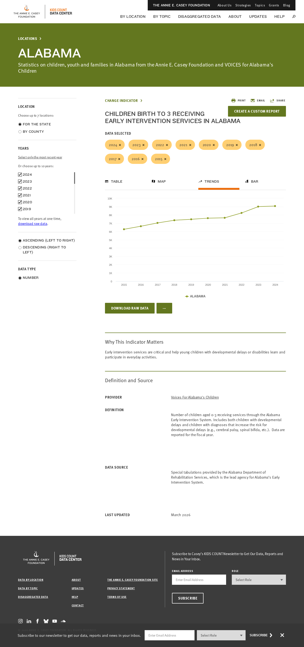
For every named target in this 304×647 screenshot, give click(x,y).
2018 (253, 144)
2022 (160, 144)
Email (261, 100)
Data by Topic (28, 588)
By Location (133, 16)
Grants (274, 5)
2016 (135, 159)
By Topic (162, 16)
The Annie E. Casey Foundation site (132, 579)
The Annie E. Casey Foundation (181, 5)
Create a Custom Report (257, 111)
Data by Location (30, 579)
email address (182, 571)
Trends (211, 181)
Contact (78, 605)
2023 (136, 144)
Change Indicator (121, 100)
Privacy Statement (121, 588)
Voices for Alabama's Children (195, 397)
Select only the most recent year (40, 157)
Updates (258, 16)
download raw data (32, 223)
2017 (112, 159)
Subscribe (187, 598)
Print (242, 100)
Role (235, 571)
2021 (183, 144)
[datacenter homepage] (61, 11)
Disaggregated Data (199, 16)
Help (279, 16)
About (235, 16)
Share (280, 100)
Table (116, 181)
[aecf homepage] (27, 12)
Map (162, 181)
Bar (254, 181)
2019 (230, 144)
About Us (225, 5)
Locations (27, 38)
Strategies (243, 5)
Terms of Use (117, 597)
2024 (113, 144)
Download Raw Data (129, 308)
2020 (207, 144)
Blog (286, 5)
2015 (158, 159)
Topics (260, 5)
